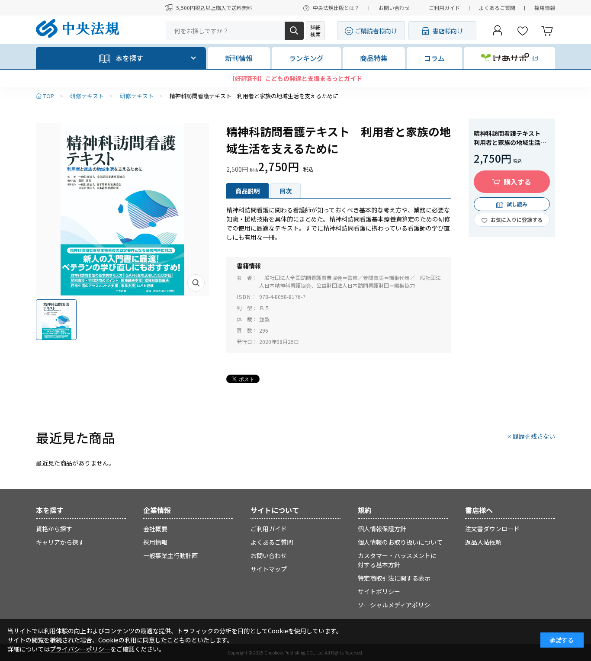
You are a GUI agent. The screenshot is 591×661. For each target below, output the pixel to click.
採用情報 (544, 7)
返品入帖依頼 (483, 542)
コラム (434, 58)
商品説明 (247, 190)
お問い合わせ (394, 7)
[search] (294, 31)
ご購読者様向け (376, 30)
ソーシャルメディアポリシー (397, 604)
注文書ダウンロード (492, 528)
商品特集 (374, 58)
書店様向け (448, 30)
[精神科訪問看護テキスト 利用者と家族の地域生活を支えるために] (122, 209)
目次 (285, 190)
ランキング (306, 58)
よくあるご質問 (497, 7)
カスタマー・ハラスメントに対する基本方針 (397, 560)
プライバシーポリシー (80, 649)
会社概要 (155, 528)
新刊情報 (239, 58)
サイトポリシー (379, 591)
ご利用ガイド (444, 7)
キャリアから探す (60, 542)
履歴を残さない (534, 436)
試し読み (517, 204)
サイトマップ (269, 569)
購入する (517, 181)
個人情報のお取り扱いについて (400, 542)
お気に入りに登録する (517, 219)
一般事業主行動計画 (170, 555)
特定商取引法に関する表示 (394, 578)
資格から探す (54, 528)
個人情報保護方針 (382, 528)
